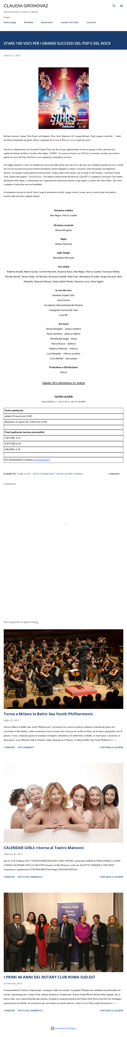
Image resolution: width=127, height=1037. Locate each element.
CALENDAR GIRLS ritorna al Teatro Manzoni (44, 847)
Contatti (91, 22)
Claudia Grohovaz (26, 5)
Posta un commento (30, 876)
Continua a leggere (111, 747)
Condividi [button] (114, 473)
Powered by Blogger (65, 1028)
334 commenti (26, 747)
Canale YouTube (69, 22)
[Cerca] (114, 5)
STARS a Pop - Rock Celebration (35, 473)
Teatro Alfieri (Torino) (69, 473)
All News (28, 22)
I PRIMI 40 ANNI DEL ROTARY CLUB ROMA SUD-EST (49, 977)
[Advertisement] (63, 588)
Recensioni (47, 22)
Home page (10, 22)
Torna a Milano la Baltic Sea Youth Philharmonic (48, 713)
